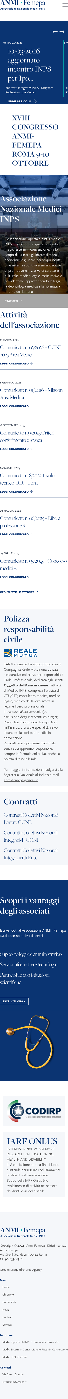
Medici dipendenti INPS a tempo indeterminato (30, 1342)
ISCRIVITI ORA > (14, 1001)
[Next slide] (62, 32)
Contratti (7, 1317)
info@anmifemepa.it (14, 1382)
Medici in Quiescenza (14, 1357)
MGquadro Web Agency (26, 1269)
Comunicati (9, 1302)
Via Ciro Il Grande (13, 1374)
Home (6, 1287)
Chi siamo (8, 1294)
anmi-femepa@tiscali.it (21, 779)
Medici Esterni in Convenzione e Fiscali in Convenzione (35, 1349)
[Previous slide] (55, 32)
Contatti (7, 1324)
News (5, 1309)
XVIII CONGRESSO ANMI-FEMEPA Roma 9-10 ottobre (35, 140)
